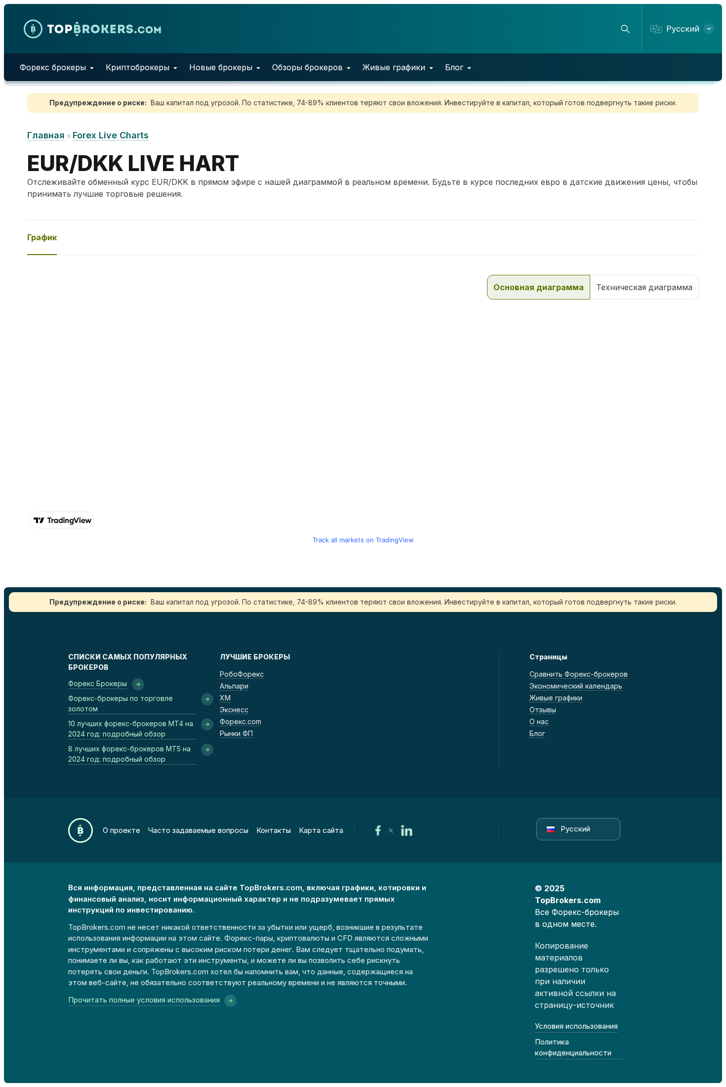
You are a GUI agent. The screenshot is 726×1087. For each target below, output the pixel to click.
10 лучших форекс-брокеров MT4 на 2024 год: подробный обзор (130, 728)
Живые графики (394, 67)
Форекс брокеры (53, 67)
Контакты (273, 830)
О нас (539, 721)
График (42, 237)
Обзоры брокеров (307, 67)
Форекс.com (240, 721)
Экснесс (234, 709)
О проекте (121, 830)
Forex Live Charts (111, 135)
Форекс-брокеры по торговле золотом (120, 703)
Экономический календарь (575, 686)
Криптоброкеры (137, 67)
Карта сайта (321, 830)
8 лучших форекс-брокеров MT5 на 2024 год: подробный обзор (129, 753)
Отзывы (542, 709)
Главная (46, 135)
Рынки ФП (236, 733)
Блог (454, 67)
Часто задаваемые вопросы (198, 830)
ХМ (225, 698)
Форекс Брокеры (97, 683)
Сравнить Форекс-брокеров (578, 674)
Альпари (234, 686)
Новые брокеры (220, 67)
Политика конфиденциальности (573, 1047)
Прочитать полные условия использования (144, 999)
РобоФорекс (242, 674)
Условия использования (576, 1026)
